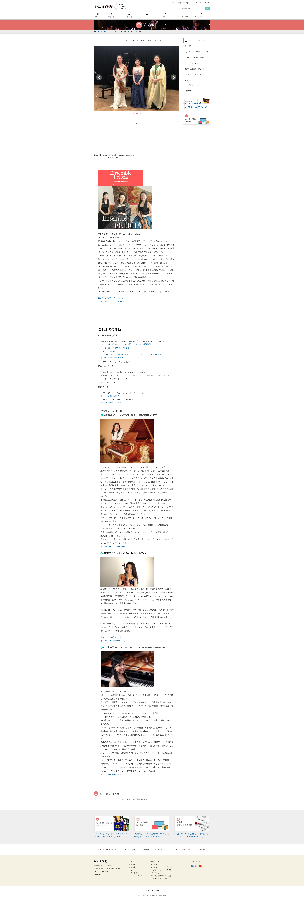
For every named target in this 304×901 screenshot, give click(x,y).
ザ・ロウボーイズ (191, 63)
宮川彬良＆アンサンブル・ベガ (196, 52)
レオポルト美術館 (108, 352)
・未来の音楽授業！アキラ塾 (160, 876)
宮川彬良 (188, 46)
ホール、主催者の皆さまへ (181, 3)
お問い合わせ (161, 850)
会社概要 (202, 850)
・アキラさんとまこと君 (159, 879)
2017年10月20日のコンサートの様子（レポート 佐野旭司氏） (127, 344)
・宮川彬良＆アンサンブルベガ (161, 867)
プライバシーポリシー (152, 890)
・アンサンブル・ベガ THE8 (160, 870)
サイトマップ (188, 850)
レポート (132, 870)
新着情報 (132, 864)
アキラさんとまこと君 (193, 75)
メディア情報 (134, 873)
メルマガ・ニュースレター (201, 3)
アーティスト (106, 31)
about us (98, 875)
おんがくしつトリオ (192, 85)
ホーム (98, 31)
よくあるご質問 (130, 850)
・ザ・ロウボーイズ (157, 873)
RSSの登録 (146, 850)
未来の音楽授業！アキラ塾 (195, 69)
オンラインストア (135, 876)
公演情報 (132, 867)
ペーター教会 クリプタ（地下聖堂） (115, 348)
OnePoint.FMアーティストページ (112, 298)
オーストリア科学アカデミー (112, 358)
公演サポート (190, 91)
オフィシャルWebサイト (110, 637)
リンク (174, 850)
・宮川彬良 (154, 864)
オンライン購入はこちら (110, 396)
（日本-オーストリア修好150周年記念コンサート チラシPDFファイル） (131, 354)
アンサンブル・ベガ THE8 (194, 57)
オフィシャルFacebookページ (111, 302)
